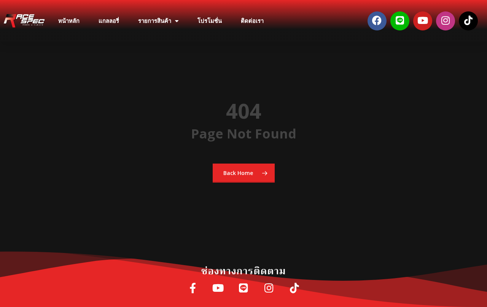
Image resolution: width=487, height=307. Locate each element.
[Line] (399, 20)
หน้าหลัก (69, 20)
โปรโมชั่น (209, 20)
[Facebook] (377, 20)
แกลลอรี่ (109, 20)
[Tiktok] (468, 20)
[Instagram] (445, 20)
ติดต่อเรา (252, 20)
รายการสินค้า (154, 20)
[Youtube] (422, 20)
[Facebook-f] (193, 288)
